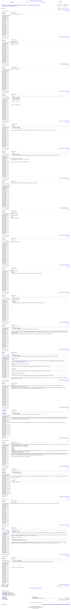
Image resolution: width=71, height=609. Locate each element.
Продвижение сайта (62, 599)
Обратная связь (45, 604)
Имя (58, 4)
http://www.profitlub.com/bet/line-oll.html (18, 361)
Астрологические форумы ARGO (11, 5)
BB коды (3, 596)
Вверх (69, 604)
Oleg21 (3, 94)
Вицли (3, 12)
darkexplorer (4, 410)
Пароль (58, 5)
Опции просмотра (66, 9)
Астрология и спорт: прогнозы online (34, 5)
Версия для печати (64, 604)
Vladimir (3, 181)
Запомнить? (67, 4)
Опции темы (60, 9)
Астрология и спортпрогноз (22, 5)
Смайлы (3, 597)
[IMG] (3, 598)
